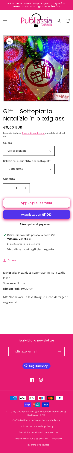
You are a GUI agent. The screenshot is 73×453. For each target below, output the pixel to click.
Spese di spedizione (33, 133)
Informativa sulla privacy (38, 426)
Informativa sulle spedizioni (31, 438)
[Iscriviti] (59, 351)
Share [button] (12, 260)
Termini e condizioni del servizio (38, 432)
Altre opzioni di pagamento (36, 224)
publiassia (23, 411)
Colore (7, 143)
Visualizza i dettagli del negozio (30, 249)
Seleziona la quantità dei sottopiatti (27, 161)
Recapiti (57, 438)
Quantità (9, 179)
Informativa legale (38, 444)
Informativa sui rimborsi (46, 420)
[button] (5, 20)
